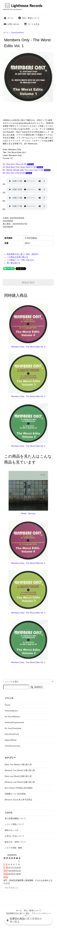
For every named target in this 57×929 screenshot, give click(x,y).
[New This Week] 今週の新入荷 (18, 764)
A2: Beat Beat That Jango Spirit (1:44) (20, 167)
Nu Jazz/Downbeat (13, 728)
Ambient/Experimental (14, 722)
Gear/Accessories (12, 746)
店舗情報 (8, 812)
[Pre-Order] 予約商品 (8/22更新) (19, 788)
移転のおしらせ (11, 830)
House (7, 705)
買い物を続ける (13, 263)
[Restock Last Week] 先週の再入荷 (20, 782)
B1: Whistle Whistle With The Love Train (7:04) (23, 170)
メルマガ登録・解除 (13, 848)
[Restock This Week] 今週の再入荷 (20, 770)
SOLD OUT (28, 282)
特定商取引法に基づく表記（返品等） (23, 254)
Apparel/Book (10, 740)
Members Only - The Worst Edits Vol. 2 (28, 446)
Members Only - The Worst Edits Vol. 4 (28, 347)
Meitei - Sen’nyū (28, 513)
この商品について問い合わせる (20, 260)
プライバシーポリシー (41, 913)
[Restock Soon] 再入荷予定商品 (18, 800)
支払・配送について (30, 18)
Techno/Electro (11, 711)
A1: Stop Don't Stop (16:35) (15, 164)
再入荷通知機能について (15, 818)
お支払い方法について (14, 836)
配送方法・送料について (15, 842)
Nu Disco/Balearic (12, 716)
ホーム (10, 18)
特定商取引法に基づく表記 (17, 913)
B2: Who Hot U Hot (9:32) (14, 173)
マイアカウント (11, 888)
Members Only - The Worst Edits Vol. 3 (28, 396)
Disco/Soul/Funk (17, 33)
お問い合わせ (13, 24)
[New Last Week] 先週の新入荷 (18, 776)
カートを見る (33, 24)
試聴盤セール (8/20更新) (15, 794)
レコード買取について (14, 824)
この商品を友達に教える (17, 257)
